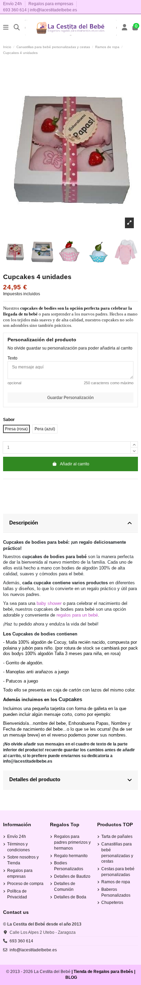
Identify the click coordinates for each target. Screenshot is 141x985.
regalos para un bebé (77, 615)
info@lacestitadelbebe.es (53, 10)
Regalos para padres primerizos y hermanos (72, 842)
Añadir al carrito (74, 464)
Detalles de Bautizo (72, 876)
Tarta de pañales (116, 836)
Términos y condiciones (18, 847)
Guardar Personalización (70, 397)
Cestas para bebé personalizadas (117, 871)
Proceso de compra (25, 883)
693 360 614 (15, 10)
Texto (12, 358)
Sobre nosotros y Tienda (23, 860)
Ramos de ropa (115, 881)
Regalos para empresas (50, 3)
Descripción (23, 522)
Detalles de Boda (70, 897)
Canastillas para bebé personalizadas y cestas (117, 853)
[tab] (70, 523)
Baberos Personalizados (115, 892)
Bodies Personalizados (68, 866)
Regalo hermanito (71, 855)
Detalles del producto (34, 779)
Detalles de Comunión (64, 886)
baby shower (49, 603)
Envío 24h (13, 3)
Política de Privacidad (17, 894)
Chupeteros (112, 902)
